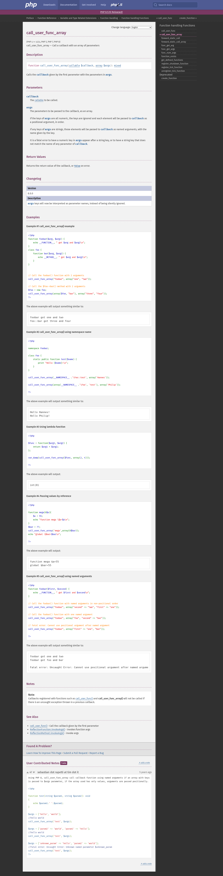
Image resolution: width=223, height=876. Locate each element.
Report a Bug (97, 753)
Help (103, 4)
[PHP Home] (31, 5)
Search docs (165, 4)
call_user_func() (84, 698)
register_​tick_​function (171, 67)
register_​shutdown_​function (174, 63)
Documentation (68, 4)
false (77, 166)
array (99, 65)
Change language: (121, 27)
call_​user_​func (168, 31)
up (28, 772)
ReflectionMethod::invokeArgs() (47, 733)
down (34, 772)
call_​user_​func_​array (171, 34)
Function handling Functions (135, 18)
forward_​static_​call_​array (173, 42)
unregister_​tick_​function (173, 71)
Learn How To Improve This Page (43, 753)
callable (74, 65)
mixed (117, 65)
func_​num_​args (168, 52)
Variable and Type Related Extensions (78, 18)
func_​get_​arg (167, 45)
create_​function (169, 78)
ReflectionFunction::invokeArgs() (47, 729)
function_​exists (168, 56)
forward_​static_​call (170, 38)
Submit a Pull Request (75, 753)
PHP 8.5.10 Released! (111, 12)
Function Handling (109, 18)
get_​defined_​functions (172, 60)
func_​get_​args (168, 49)
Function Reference (47, 18)
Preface (30, 18)
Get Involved (89, 4)
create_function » (188, 18)
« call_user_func (164, 18)
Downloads (49, 4)
